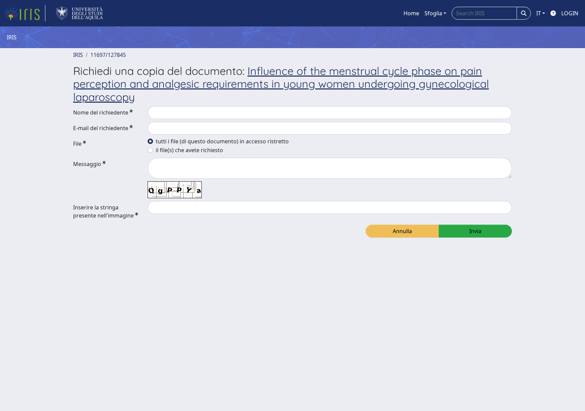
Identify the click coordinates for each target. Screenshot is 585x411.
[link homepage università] (80, 13)
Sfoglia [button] (433, 13)
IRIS (78, 55)
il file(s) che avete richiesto (189, 150)
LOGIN (569, 13)
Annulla (402, 231)
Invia (475, 231)
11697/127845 (108, 55)
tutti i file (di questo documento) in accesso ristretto (222, 141)
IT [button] (538, 13)
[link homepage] (24, 13)
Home (411, 13)
